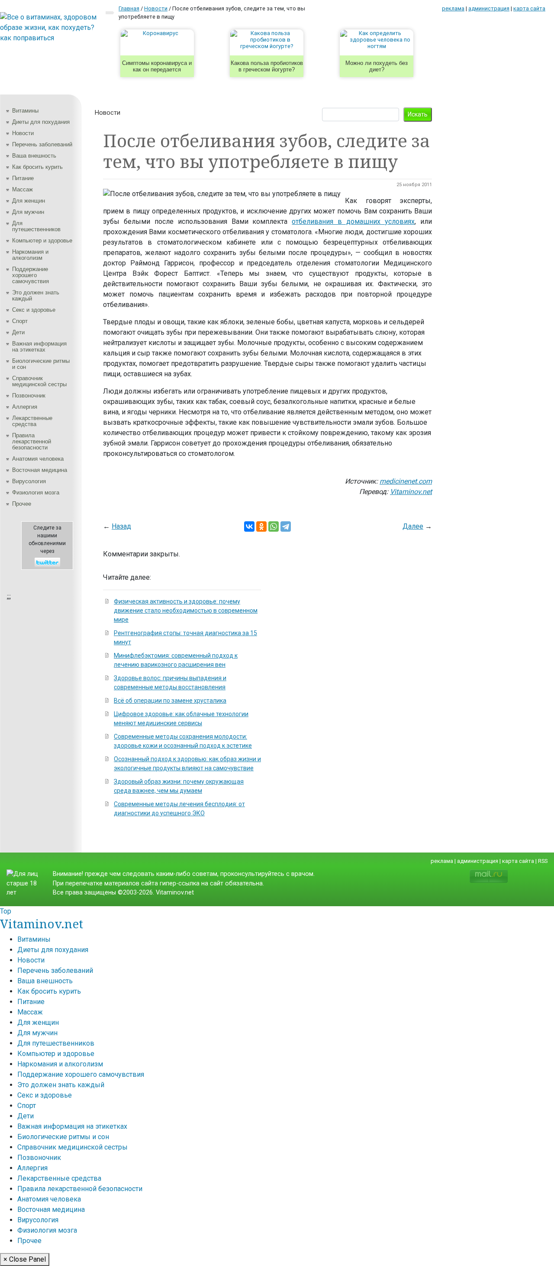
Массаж (22, 189)
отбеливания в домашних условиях (353, 221)
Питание (23, 178)
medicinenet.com (406, 481)
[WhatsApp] (273, 526)
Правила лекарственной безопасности (31, 441)
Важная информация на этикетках (39, 346)
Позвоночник (28, 395)
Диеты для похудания (41, 122)
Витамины (25, 110)
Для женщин (28, 200)
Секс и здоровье (33, 310)
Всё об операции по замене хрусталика (170, 700)
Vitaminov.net (411, 492)
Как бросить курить (37, 167)
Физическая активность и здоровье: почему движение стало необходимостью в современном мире (186, 610)
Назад (121, 526)
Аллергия (24, 407)
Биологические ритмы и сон (41, 364)
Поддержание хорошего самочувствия (30, 275)
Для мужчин (28, 212)
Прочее (21, 504)
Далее (413, 526)
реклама (453, 8)
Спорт (20, 321)
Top (5, 911)
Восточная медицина (39, 470)
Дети (18, 332)
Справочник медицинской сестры (39, 381)
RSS (543, 861)
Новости (23, 133)
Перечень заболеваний (42, 144)
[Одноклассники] (261, 526)
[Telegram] (285, 526)
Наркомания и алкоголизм (30, 255)
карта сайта (529, 8)
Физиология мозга (35, 492)
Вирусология (29, 481)
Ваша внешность (34, 155)
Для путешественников (36, 226)
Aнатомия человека (38, 458)
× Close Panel (24, 1259)
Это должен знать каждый (35, 295)
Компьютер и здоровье (42, 240)
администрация (488, 8)
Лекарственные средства (32, 421)
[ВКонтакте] (249, 526)
